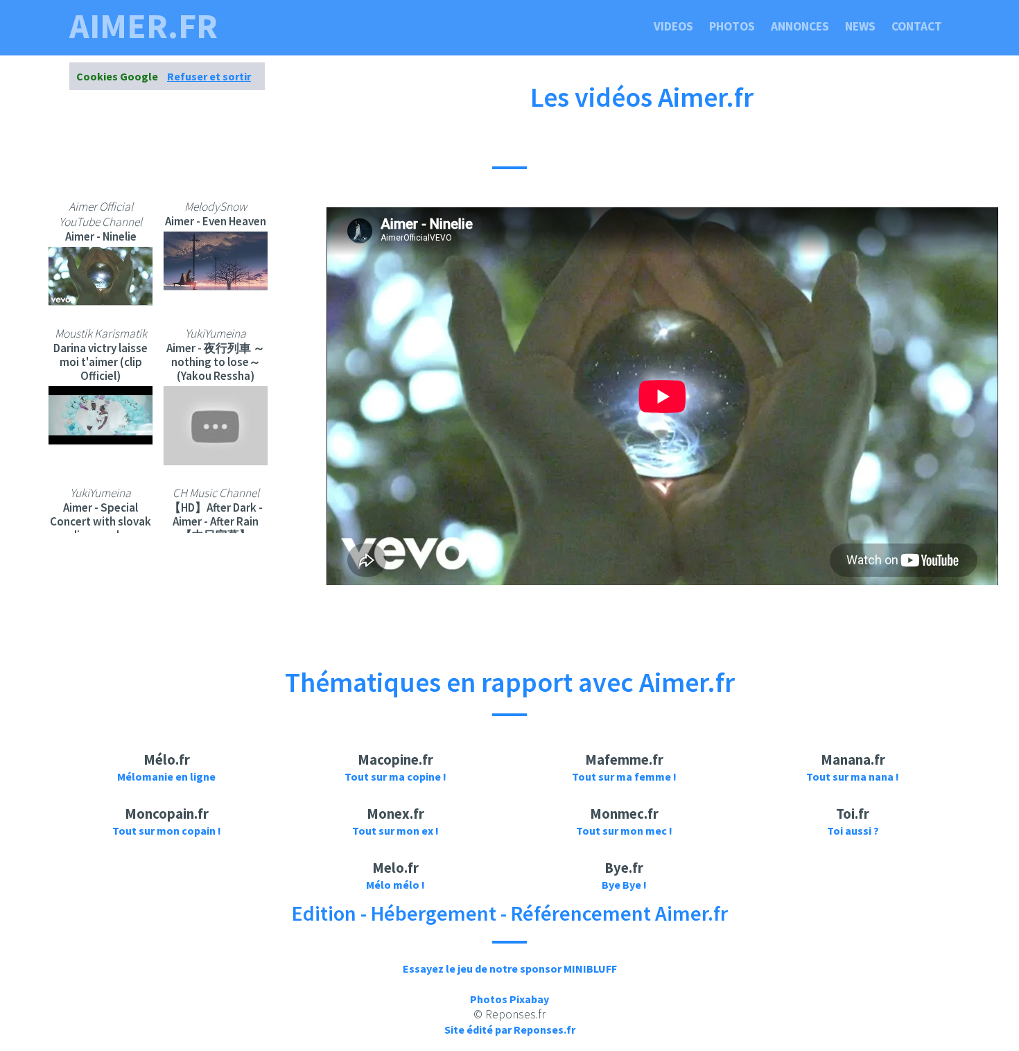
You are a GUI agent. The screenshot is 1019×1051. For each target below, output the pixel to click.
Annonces (800, 26)
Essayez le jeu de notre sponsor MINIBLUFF (510, 968)
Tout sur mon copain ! (166, 830)
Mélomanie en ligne (166, 776)
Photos (732, 26)
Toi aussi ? (853, 830)
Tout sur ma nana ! (852, 776)
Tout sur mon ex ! (395, 830)
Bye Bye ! (624, 885)
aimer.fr (143, 26)
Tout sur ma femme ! (624, 776)
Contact (916, 26)
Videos (673, 26)
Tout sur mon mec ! (624, 830)
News (860, 26)
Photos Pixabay (509, 999)
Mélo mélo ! (395, 885)
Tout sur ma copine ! (395, 776)
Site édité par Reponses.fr (509, 1029)
